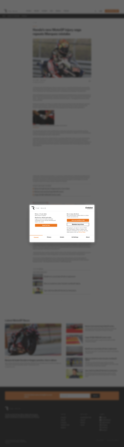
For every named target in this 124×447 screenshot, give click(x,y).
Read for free (46, 225)
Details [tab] (62, 237)
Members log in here (78, 224)
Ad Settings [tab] (75, 237)
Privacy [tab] (49, 237)
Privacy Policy (82, 232)
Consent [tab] (36, 237)
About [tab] (88, 237)
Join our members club (78, 220)
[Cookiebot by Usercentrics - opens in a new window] (86, 208)
